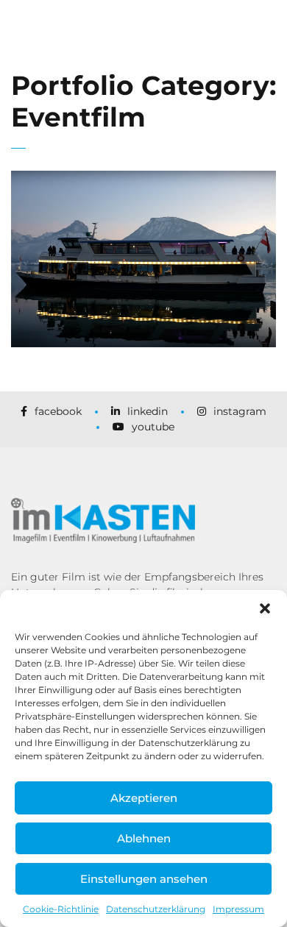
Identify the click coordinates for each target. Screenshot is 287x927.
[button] (265, 608)
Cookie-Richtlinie (61, 908)
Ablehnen (144, 838)
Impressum (238, 908)
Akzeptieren (143, 798)
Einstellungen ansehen (144, 879)
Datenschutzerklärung (155, 908)
